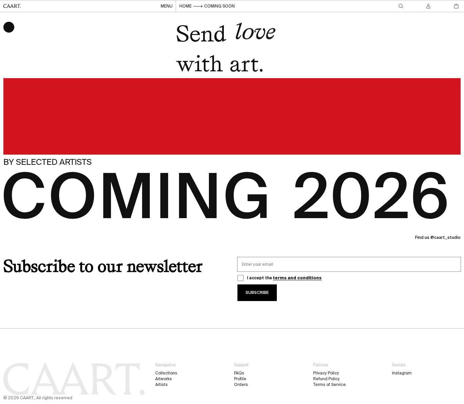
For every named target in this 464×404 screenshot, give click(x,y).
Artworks (163, 378)
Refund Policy (326, 378)
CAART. (27, 398)
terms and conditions (297, 278)
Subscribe (257, 292)
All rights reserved (54, 398)
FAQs (239, 373)
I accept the (284, 278)
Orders (241, 384)
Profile (240, 378)
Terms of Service (329, 384)
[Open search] (400, 6)
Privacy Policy (326, 373)
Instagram (402, 373)
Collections (166, 373)
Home (185, 6)
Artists (161, 384)
